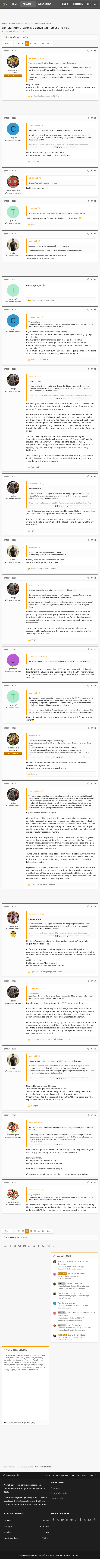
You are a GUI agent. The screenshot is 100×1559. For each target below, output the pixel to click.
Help (84, 1475)
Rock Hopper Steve (37, 1355)
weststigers (8, 1362)
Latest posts (64, 1255)
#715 (93, 783)
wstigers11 (31, 1369)
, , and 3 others (45, 96)
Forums (27, 4)
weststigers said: (35, 58)
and (44, 300)
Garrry (31, 1357)
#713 (93, 685)
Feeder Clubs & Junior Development (71, 1330)
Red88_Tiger (26, 1367)
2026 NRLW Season (65, 1340)
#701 (93, 50)
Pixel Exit (78, 1555)
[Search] (95, 4)
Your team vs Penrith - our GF (71, 1293)
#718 (93, 1048)
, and (43, 884)
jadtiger (34, 1365)
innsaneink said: (35, 317)
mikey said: (33, 208)
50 (43, 43)
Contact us (49, 1475)
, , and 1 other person (51, 1039)
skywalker (8, 1360)
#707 (93, 309)
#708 (93, 369)
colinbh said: (33, 178)
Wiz (37, 1369)
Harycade (35, 1367)
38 (35, 43)
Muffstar (25, 1360)
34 (19, 43)
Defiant (16, 1362)
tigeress (7, 1367)
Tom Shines (37, 1360)
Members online (17, 1349)
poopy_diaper (9, 1369)
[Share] (88, 50)
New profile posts (59, 1493)
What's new (44, 4)
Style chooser (10, 1475)
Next (48, 43)
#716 (93, 906)
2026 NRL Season (64, 1278)
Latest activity (57, 1498)
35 (23, 43)
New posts (55, 1488)
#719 (93, 1115)
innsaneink (14, 1357)
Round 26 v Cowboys (72, 1273)
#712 (93, 649)
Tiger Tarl (19, 1365)
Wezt (13, 1367)
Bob (31, 1360)
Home (14, 4)
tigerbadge (16, 1360)
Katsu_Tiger (24, 1357)
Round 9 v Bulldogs (71, 1335)
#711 (93, 577)
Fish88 (26, 1355)
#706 (93, 279)
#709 (93, 476)
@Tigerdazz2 (43, 562)
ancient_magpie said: (37, 656)
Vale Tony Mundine (66, 1303)
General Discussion (65, 1308)
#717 (93, 981)
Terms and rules (62, 1475)
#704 (93, 201)
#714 (93, 728)
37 (31, 43)
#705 (93, 233)
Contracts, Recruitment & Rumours (71, 1288)
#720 (93, 1182)
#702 (93, 118)
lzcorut (42, 1367)
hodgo (40, 1365)
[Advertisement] (49, 16)
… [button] (15, 43)
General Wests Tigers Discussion (70, 1269)
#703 (93, 170)
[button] (33, 4)
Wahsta (45, 1538)
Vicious (7, 1357)
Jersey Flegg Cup (69, 1325)
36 (27, 43)
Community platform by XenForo (42, 1555)
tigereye (27, 1365)
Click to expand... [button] (61, 147)
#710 (93, 540)
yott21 (18, 1367)
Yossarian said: (34, 1122)
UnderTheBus (25, 1362)
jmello (18, 1369)
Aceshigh (19, 1355)
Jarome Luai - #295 (70, 1283)
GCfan (23, 1369)
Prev (7, 43)
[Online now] (13, 67)
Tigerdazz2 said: (35, 125)
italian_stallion (9, 1365)
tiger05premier (10, 1355)
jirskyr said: (33, 241)
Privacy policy (75, 1475)
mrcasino (38, 1357)
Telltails (34, 1362)
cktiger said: (33, 547)
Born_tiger (8, 31)
